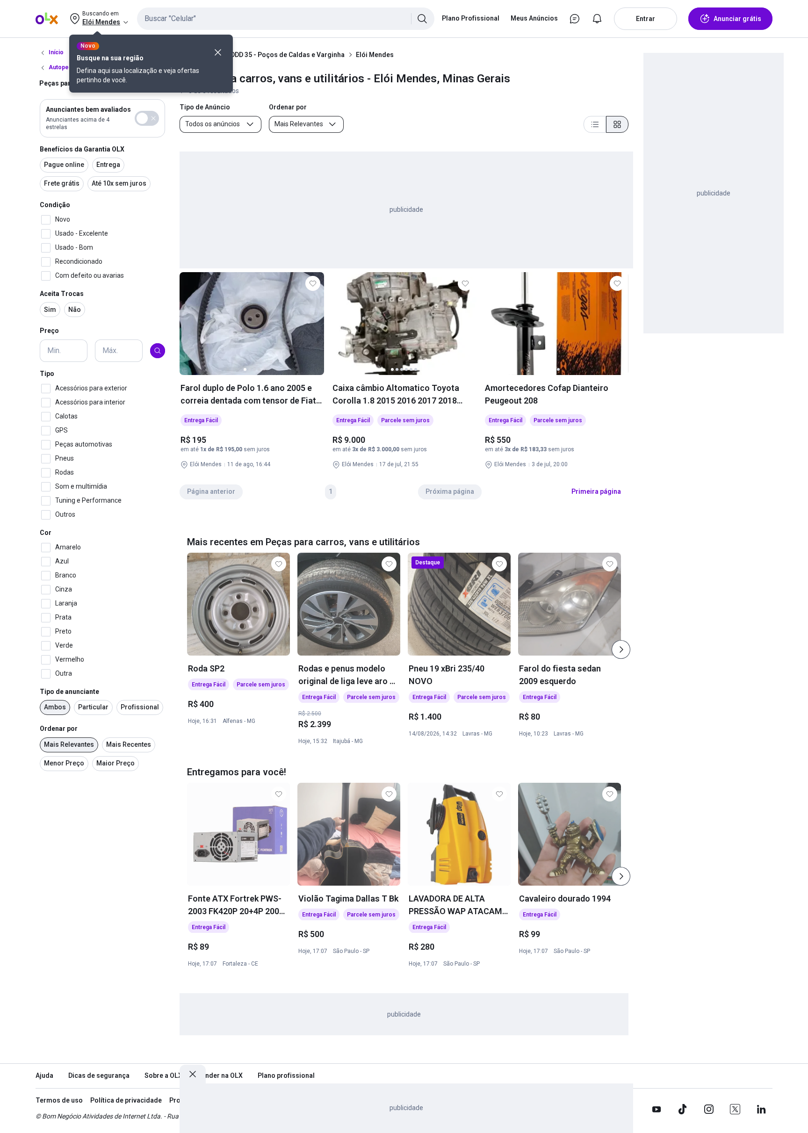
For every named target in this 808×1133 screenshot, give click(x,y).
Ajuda (44, 1075)
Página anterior (211, 491)
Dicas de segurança (99, 1075)
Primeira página (596, 491)
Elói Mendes (375, 54)
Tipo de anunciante (69, 691)
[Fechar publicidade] (193, 1074)
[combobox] (285, 18)
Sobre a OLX (163, 1075)
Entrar (645, 18)
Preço (49, 331)
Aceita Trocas (62, 293)
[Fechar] (217, 52)
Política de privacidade (126, 1100)
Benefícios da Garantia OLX (82, 149)
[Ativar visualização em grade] (617, 124)
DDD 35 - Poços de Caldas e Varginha (288, 54)
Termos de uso (59, 1100)
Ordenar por (59, 728)
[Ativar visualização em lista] (595, 124)
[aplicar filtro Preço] (157, 350)
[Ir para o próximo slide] (621, 649)
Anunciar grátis (737, 18)
